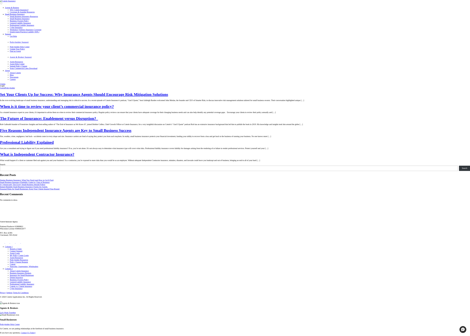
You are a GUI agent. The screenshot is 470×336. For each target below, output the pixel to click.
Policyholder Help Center (19, 47)
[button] (462, 329)
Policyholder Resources (19, 260)
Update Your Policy (17, 49)
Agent (2, 88)
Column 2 (9, 269)
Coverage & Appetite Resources (22, 12)
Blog (12, 75)
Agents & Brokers (12, 8)
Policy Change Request (19, 262)
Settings (9, 293)
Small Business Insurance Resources (24, 16)
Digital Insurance (16, 277)
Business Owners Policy (19, 21)
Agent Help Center (17, 64)
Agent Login (15, 253)
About (7, 71)
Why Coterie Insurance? (19, 10)
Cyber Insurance (16, 27)
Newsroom (14, 77)
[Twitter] (2, 242)
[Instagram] (13, 242)
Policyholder (10, 88)
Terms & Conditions (21, 293)
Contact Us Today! (28, 333)
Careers (13, 79)
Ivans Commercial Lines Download (23, 68)
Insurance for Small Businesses (22, 275)
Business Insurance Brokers (20, 273)
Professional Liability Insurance (22, 25)
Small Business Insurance (15, 14)
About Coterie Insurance (19, 271)
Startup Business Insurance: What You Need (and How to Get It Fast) (27, 180)
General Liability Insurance (20, 23)
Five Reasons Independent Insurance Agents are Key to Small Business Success (65, 130)
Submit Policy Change (18, 66)
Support (8, 34)
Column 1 (9, 247)
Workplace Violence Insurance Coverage (25, 30)
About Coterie (15, 73)
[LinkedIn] (18, 242)
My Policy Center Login (19, 255)
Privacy (3, 293)
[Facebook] (7, 242)
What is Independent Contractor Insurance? (37, 154)
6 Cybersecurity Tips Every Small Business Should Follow (22, 185)
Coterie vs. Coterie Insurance (21, 286)
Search (2, 164)
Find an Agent (15, 51)
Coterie (12, 264)
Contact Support (16, 251)
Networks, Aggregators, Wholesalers (24, 266)
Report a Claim (16, 249)
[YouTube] (23, 242)
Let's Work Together (8, 313)
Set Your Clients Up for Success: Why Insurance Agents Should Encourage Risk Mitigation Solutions (84, 94)
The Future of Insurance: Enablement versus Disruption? (49, 118)
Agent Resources (16, 62)
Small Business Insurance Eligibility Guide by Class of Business (25, 182)
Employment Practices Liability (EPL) (24, 32)
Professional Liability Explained (27, 142)
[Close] (1, 301)
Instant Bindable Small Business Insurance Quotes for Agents (24, 187)
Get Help (13, 36)
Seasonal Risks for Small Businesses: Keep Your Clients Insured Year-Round (30, 189)
